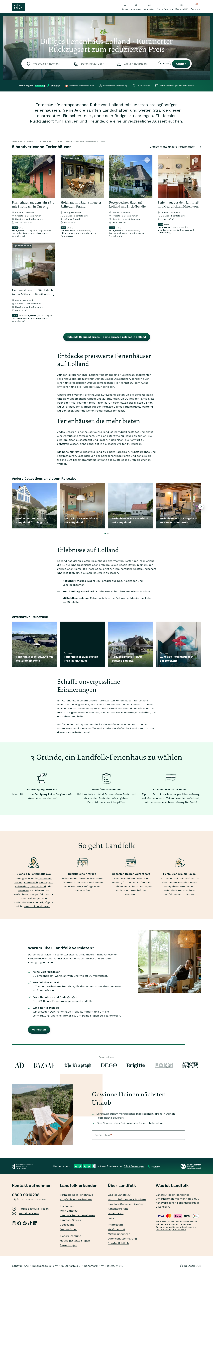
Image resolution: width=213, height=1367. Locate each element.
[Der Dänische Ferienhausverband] (191, 1166)
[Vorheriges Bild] (16, 176)
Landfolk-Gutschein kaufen (125, 1204)
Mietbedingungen (119, 1234)
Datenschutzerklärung (122, 1238)
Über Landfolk (122, 1186)
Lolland (59, 141)
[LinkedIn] (35, 1223)
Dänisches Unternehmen (81, 86)
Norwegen (45, 882)
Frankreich (31, 882)
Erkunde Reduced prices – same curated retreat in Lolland (106, 337)
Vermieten (149, 9)
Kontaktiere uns (29, 1213)
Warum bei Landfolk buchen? (127, 1199)
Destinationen (68, 1229)
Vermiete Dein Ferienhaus (76, 1194)
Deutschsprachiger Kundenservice (176, 86)
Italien (18, 882)
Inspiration (136, 9)
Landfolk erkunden (79, 1186)
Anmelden (196, 9)
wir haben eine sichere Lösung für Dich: (170, 802)
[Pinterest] (25, 1223)
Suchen (181, 63)
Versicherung (116, 1229)
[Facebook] (19, 1223)
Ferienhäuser (17, 141)
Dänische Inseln (45, 141)
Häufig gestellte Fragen (34, 1208)
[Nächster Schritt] (51, 176)
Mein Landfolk (69, 1210)
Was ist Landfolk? (119, 1194)
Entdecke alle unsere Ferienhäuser (172, 146)
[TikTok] (30, 1223)
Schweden (21, 886)
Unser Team (115, 1213)
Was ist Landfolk (172, 1186)
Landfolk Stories (70, 1220)
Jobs (111, 1218)
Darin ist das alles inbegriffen (106, 802)
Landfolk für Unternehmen (77, 1215)
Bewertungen (68, 1245)
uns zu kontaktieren (37, 906)
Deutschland (38, 886)
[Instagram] (14, 1223)
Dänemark (30, 141)
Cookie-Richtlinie (118, 1243)
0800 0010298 (26, 1195)
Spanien (23, 890)
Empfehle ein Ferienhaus (76, 1199)
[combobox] (45, 63)
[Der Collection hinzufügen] (50, 160)
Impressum (115, 1224)
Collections (67, 1224)
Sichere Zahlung (70, 1236)
